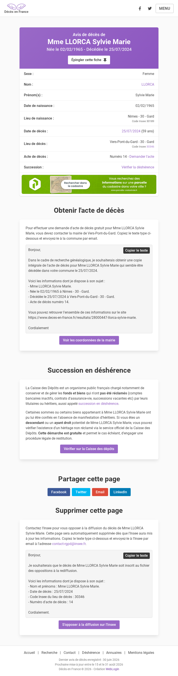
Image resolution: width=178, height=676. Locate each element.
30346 (150, 146)
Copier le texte (136, 250)
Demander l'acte (141, 156)
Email (100, 492)
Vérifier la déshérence (138, 167)
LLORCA (148, 84)
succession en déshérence (98, 404)
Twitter (81, 492)
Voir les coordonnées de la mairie (89, 340)
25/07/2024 (131, 131)
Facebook (58, 492)
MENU (164, 8)
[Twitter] (150, 8)
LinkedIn (120, 492)
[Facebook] (140, 8)
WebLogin (112, 669)
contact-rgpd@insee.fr (69, 544)
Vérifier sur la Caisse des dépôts (89, 449)
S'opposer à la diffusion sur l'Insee (89, 625)
